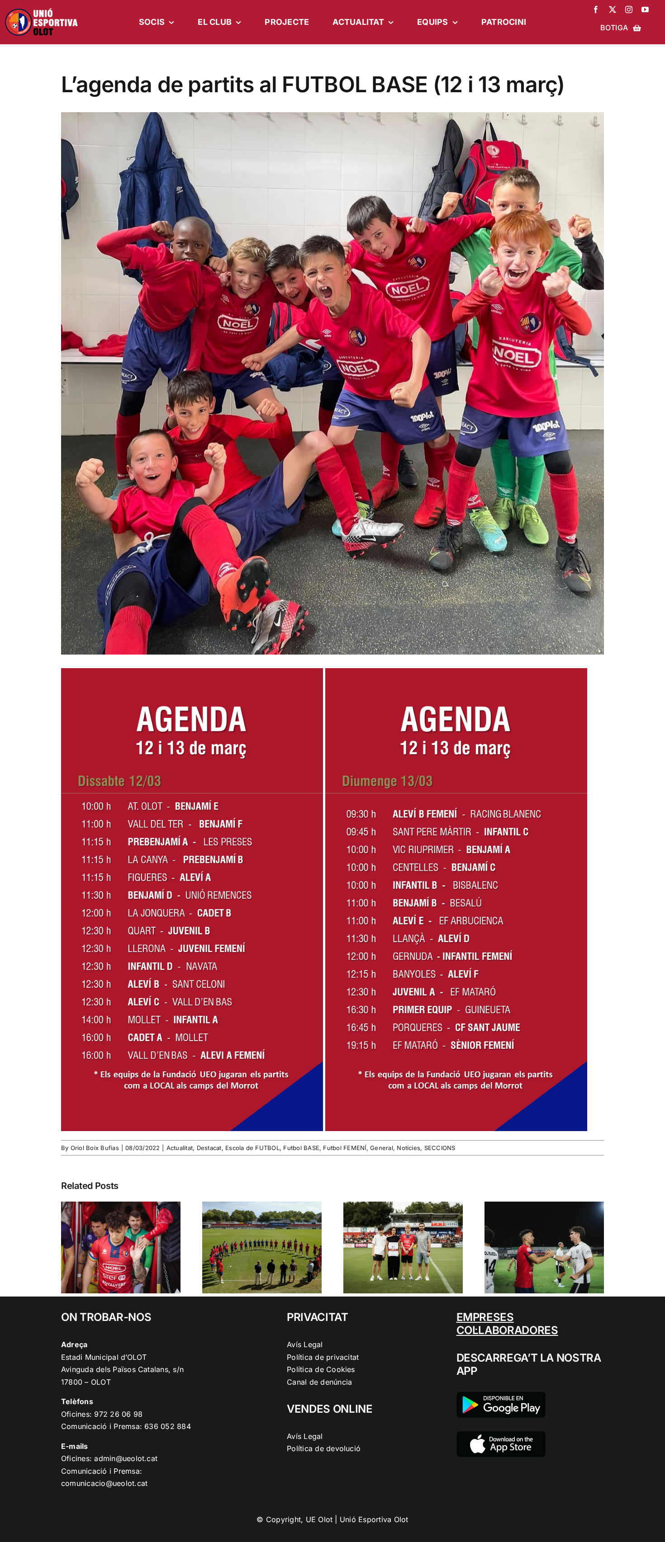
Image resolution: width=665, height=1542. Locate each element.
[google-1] (501, 1395)
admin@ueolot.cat (125, 1458)
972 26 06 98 (118, 1414)
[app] (501, 1434)
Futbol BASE (301, 1147)
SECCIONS (440, 1147)
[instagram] (628, 9)
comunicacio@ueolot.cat (104, 1483)
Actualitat (179, 1147)
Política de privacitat (323, 1357)
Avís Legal (305, 1344)
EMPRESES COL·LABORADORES (507, 1324)
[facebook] (595, 9)
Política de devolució (324, 1448)
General (381, 1147)
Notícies (408, 1147)
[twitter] (612, 9)
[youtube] (645, 9)
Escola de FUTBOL (252, 1147)
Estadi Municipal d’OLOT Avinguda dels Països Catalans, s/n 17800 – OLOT (122, 1369)
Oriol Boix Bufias (95, 1147)
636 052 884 (167, 1426)
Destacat (209, 1147)
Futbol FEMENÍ (344, 1147)
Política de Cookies (321, 1369)
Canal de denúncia (319, 1381)
